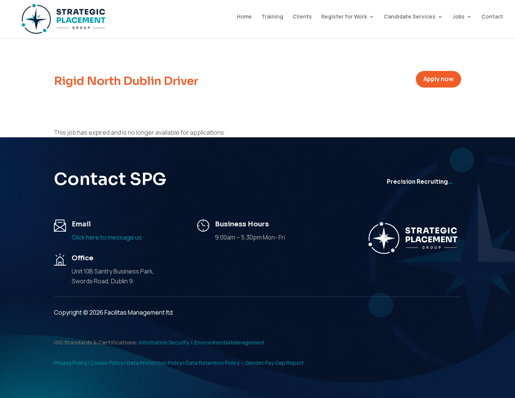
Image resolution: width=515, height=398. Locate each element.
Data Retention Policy (212, 362)
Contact (492, 17)
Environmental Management (230, 342)
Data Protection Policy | (156, 362)
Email (81, 224)
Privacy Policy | (72, 362)
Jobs (458, 17)
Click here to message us (107, 237)
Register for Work (344, 17)
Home (244, 17)
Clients (302, 17)
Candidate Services (409, 17)
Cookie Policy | (108, 362)
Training (272, 17)
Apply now (438, 79)
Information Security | (167, 342)
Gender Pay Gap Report (274, 362)
